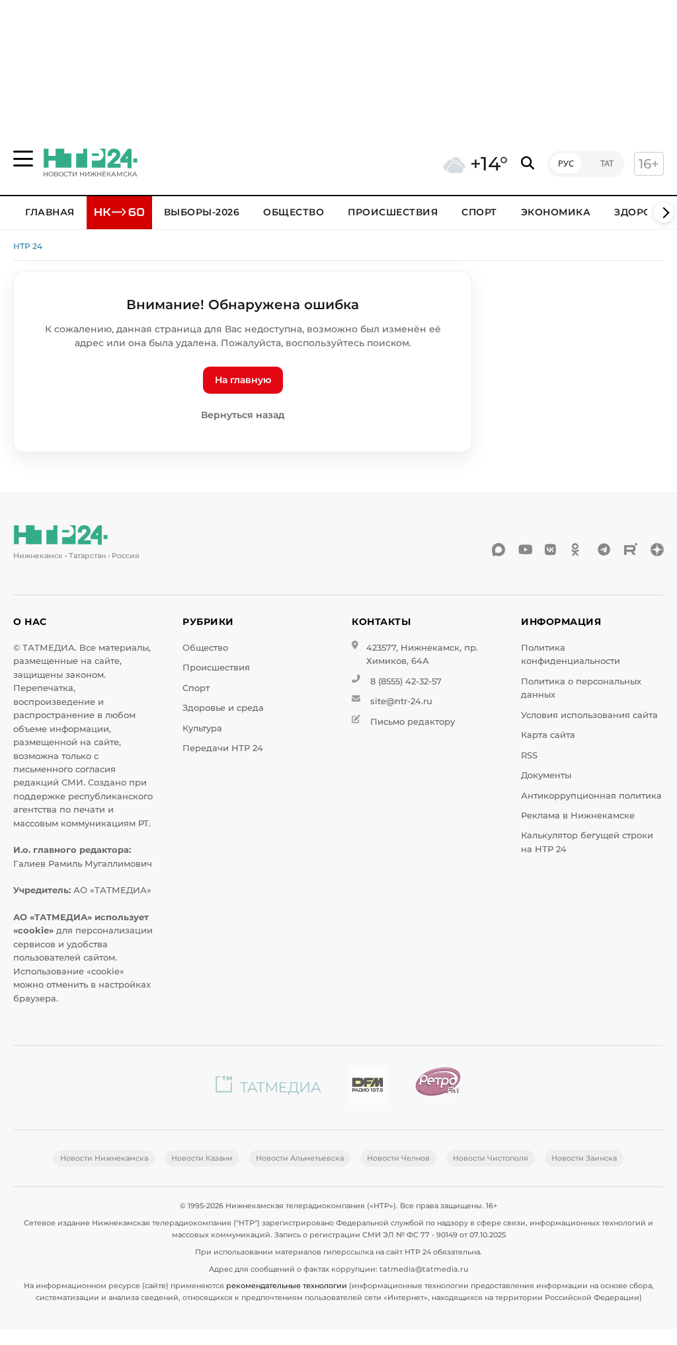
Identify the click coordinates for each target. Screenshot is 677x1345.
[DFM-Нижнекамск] (367, 1088)
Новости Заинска (584, 1158)
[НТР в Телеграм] (604, 549)
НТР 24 (27, 246)
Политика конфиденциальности (570, 654)
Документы (546, 775)
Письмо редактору (412, 722)
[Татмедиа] (268, 1087)
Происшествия (393, 212)
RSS (529, 755)
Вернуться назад (243, 415)
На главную (243, 380)
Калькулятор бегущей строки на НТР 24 (587, 842)
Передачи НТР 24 (222, 748)
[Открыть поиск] (528, 163)
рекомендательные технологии (286, 1285)
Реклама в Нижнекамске (578, 815)
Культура (202, 728)
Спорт (479, 212)
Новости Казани (202, 1158)
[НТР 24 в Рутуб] (630, 549)
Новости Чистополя (490, 1158)
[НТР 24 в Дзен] (657, 549)
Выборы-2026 (202, 212)
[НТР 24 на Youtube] (525, 549)
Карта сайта (548, 735)
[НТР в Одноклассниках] (577, 549)
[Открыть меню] (23, 158)
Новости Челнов (398, 1158)
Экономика (556, 212)
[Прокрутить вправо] (664, 213)
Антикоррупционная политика (591, 796)
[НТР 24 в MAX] (498, 549)
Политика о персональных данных (581, 688)
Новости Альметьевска (300, 1158)
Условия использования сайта (589, 715)
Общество (293, 212)
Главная (50, 212)
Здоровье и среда (223, 708)
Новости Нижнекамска (104, 1158)
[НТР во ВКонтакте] (551, 549)
